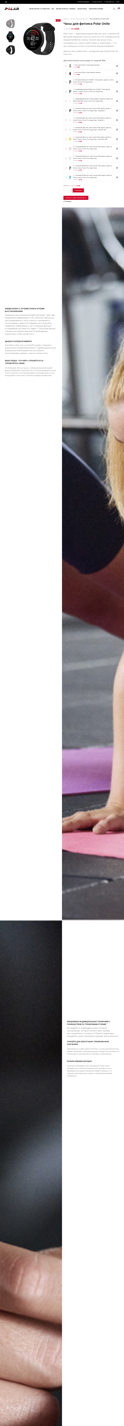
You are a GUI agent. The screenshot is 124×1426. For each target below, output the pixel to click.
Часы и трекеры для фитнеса (79, 19)
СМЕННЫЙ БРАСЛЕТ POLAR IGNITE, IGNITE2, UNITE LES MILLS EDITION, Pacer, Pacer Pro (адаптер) (117, 101)
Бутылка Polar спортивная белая (117, 66)
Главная (65, 19)
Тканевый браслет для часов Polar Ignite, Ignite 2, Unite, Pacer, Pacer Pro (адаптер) (117, 148)
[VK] (6, 2)
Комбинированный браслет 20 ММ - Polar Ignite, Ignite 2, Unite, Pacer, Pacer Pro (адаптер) (117, 91)
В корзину (78, 190)
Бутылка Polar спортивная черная (117, 73)
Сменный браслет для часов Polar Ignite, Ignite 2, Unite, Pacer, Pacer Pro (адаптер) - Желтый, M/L (117, 139)
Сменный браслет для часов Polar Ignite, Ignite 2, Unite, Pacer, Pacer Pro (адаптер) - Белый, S (117, 120)
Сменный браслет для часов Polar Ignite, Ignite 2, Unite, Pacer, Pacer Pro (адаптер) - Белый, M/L (117, 129)
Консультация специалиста (75, 198)
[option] (10, 23)
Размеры (68, 201)
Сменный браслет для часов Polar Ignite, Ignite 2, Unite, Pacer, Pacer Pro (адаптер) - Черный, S (117, 110)
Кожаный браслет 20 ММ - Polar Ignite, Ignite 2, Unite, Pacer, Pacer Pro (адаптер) (117, 82)
